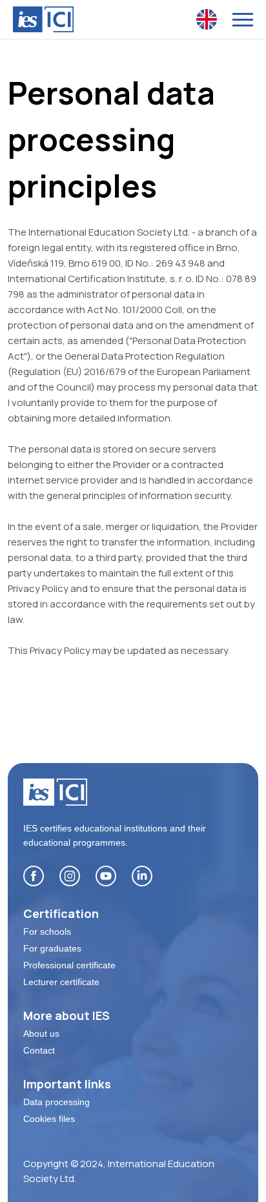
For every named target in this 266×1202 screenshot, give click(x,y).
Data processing (56, 1102)
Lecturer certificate (61, 982)
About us (41, 1033)
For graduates (52, 948)
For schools (47, 931)
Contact (39, 1050)
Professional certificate (69, 965)
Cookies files (49, 1119)
